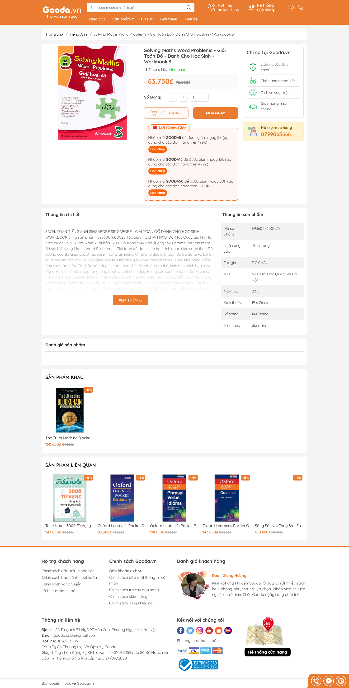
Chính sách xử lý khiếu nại (131, 603)
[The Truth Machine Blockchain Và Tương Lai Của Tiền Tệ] (69, 410)
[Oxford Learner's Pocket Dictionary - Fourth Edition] (122, 498)
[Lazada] (228, 630)
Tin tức (146, 19)
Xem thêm (129, 300)
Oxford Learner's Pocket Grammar (227, 525)
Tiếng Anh (78, 34)
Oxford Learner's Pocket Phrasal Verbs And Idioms (174, 525)
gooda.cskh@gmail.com (74, 635)
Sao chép (157, 149)
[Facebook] (180, 630)
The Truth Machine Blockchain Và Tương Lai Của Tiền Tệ (69, 438)
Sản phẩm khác (64, 377)
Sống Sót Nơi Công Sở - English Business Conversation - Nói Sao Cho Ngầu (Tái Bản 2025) (279, 525)
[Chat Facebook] (328, 681)
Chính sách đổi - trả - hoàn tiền (68, 570)
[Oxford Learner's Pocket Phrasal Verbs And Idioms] (174, 498)
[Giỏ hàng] (301, 7)
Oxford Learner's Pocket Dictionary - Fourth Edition (122, 525)
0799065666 (276, 134)
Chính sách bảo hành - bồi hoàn (69, 577)
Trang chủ (96, 19)
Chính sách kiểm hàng (128, 596)
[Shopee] (218, 630)
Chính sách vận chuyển (61, 584)
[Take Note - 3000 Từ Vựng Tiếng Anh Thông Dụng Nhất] (69, 498)
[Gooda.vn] (62, 11)
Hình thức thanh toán (60, 590)
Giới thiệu (168, 19)
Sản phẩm (121, 19)
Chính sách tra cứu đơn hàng (134, 589)
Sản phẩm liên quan (70, 465)
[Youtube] (209, 630)
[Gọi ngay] (316, 681)
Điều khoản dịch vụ (125, 570)
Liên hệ (191, 19)
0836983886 (67, 641)
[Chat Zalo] (341, 681)
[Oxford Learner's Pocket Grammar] (227, 498)
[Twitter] (190, 630)
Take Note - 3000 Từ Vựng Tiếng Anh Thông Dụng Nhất (69, 525)
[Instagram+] (199, 630)
